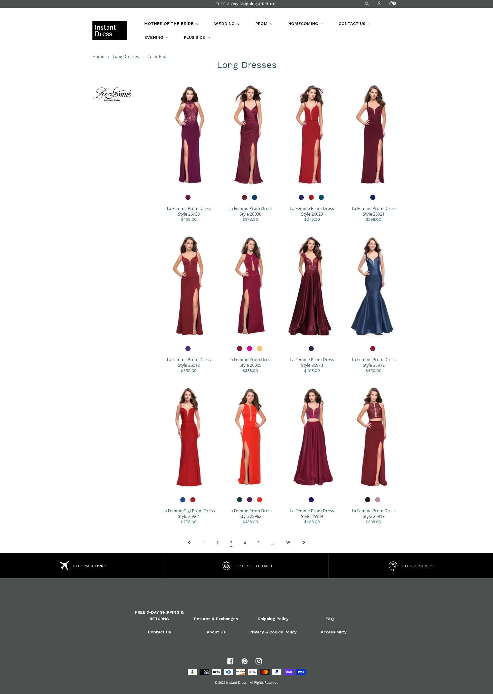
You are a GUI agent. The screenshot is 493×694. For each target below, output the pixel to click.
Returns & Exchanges (216, 618)
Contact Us (159, 632)
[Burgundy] (245, 197)
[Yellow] (260, 349)
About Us (216, 632)
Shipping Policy (273, 618)
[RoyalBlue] (373, 197)
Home (98, 56)
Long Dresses (126, 56)
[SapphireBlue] (311, 500)
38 (288, 543)
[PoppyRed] (260, 500)
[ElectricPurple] (188, 349)
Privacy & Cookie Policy (273, 632)
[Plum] (250, 500)
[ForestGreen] (240, 500)
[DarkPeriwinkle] (311, 349)
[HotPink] (250, 349)
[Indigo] (301, 197)
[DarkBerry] (188, 197)
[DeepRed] (373, 349)
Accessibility (334, 632)
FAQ (330, 618)
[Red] (311, 197)
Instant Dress (236, 682)
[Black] (368, 500)
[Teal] (255, 197)
